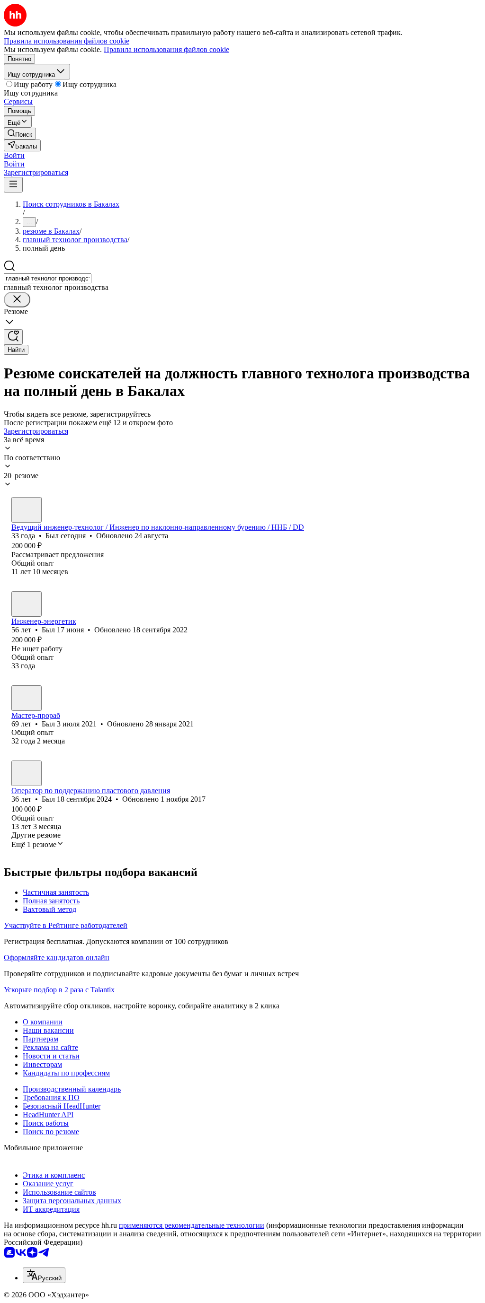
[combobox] (47, 278)
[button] (14, 155)
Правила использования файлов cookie (166, 49)
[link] (20, 134)
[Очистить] (17, 299)
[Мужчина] (26, 510)
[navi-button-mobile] (13, 184)
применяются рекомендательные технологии (191, 1225)
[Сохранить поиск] (13, 337)
